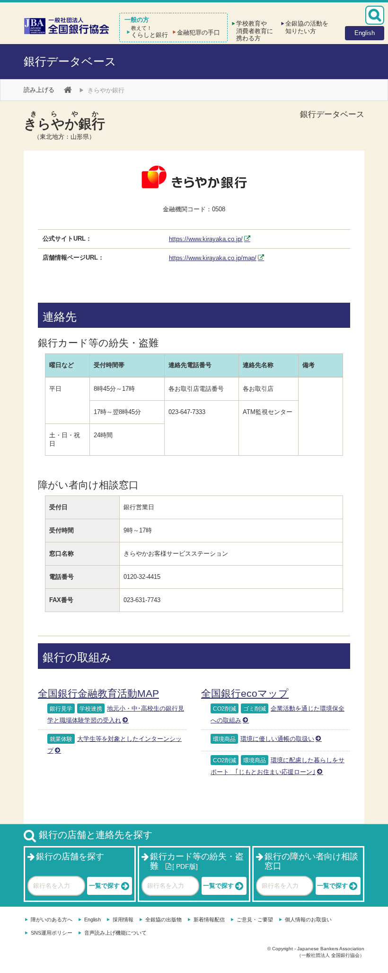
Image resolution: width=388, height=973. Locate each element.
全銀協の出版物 (163, 919)
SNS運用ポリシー (51, 933)
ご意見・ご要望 (255, 919)
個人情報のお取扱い (308, 919)
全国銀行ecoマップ (245, 693)
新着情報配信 (209, 919)
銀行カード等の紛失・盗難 (197, 861)
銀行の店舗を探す (70, 856)
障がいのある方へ (51, 919)
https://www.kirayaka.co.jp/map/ (212, 257)
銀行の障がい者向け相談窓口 (311, 861)
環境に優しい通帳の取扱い (277, 738)
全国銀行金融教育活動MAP (98, 693)
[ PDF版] (185, 866)
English (92, 919)
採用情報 (123, 919)
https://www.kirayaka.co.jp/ (206, 239)
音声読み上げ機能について (115, 933)
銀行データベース (70, 61)
